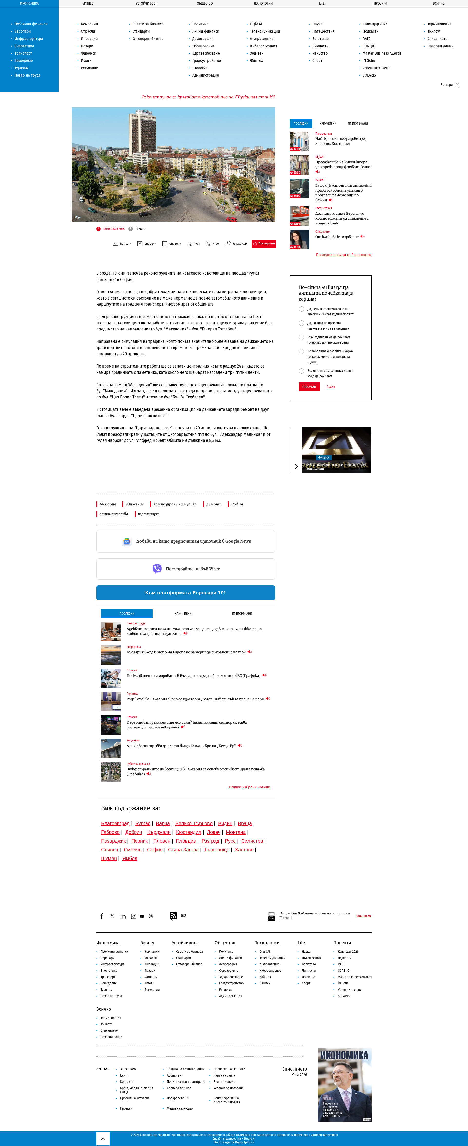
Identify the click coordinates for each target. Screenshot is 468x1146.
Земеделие (24, 60)
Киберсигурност (263, 46)
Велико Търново (194, 823)
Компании (89, 24)
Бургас (142, 823)
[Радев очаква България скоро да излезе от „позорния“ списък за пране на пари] (111, 701)
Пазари (87, 46)
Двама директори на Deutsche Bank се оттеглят (335, 466)
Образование (203, 46)
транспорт (149, 514)
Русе (230, 841)
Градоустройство (206, 60)
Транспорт (23, 53)
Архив (331, 386)
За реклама (128, 1069)
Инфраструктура (29, 38)
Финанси (88, 53)
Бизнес (87, 3)
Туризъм (22, 68)
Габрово (110, 832)
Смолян (133, 849)
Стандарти (141, 31)
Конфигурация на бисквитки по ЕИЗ (227, 1100)
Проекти (380, 3)
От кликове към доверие (337, 237)
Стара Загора (183, 849)
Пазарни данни (441, 46)
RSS (183, 916)
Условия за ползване (229, 1088)
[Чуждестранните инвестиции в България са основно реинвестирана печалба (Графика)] (111, 772)
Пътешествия (323, 31)
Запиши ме (364, 916)
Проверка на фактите (229, 1069)
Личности (320, 46)
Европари (23, 31)
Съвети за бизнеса (148, 24)
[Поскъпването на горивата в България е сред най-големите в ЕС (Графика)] (111, 678)
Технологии (263, 3)
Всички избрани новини (249, 787)
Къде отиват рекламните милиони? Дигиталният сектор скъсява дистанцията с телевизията (187, 724)
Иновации (89, 38)
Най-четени (183, 613)
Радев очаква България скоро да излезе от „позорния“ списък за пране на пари (196, 699)
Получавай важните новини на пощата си (314, 913)
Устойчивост (146, 3)
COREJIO (369, 46)
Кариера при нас (179, 1088)
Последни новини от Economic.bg (344, 255)
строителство (114, 514)
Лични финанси (205, 31)
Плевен (161, 841)
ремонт (214, 504)
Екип (123, 1075)
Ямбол (129, 858)
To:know (434, 31)
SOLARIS (369, 75)
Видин (225, 823)
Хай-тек (256, 53)
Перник (139, 841)
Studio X (249, 1138)
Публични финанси (31, 24)
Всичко (439, 3)
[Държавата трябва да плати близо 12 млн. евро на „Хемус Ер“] (111, 748)
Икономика (29, 3)
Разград (210, 841)
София (237, 504)
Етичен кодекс (224, 1082)
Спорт (317, 60)
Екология (200, 68)
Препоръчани (242, 613)
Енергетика (24, 46)
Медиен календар (180, 1109)
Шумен (109, 858)
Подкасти (371, 31)
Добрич (133, 832)
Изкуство (320, 53)
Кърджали (159, 832)
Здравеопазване (206, 53)
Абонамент (175, 1075)
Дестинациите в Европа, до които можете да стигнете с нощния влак (342, 218)
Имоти (86, 60)
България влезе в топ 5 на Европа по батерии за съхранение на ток (186, 652)
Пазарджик (113, 841)
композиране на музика (175, 504)
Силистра (252, 841)
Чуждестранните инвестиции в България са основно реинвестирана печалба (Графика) (196, 771)
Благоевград (115, 823)
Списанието (437, 38)
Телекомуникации (265, 31)
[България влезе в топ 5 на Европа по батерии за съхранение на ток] (111, 655)
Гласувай (309, 386)
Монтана (236, 832)
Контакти (127, 1082)
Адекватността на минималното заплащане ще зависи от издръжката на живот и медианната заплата (194, 631)
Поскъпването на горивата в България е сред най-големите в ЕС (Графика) (194, 675)
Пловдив (186, 841)
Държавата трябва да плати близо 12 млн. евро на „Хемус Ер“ (182, 746)
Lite (322, 3)
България (108, 504)
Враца (245, 823)
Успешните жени (376, 68)
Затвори (447, 85)
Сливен (109, 849)
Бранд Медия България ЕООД (136, 1090)
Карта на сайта (224, 1075)
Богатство (320, 38)
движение (135, 504)
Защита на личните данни (186, 1069)
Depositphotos (244, 1142)
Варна (163, 823)
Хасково (244, 849)
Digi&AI (256, 24)
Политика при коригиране (186, 1082)
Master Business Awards (382, 53)
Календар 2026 (375, 24)
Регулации (89, 68)
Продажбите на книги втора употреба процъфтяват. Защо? (343, 164)
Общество (205, 3)
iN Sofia (369, 60)
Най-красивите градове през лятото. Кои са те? (340, 141)
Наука (317, 24)
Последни (127, 613)
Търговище (216, 849)
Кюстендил (188, 832)
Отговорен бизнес (148, 38)
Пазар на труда (27, 75)
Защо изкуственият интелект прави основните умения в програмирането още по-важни (343, 192)
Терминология (439, 24)
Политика (200, 24)
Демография (203, 38)
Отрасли (88, 31)
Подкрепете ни (177, 1098)
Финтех (256, 60)
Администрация (205, 75)
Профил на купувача (135, 1098)
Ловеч (213, 832)
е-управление (261, 38)
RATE (366, 38)
